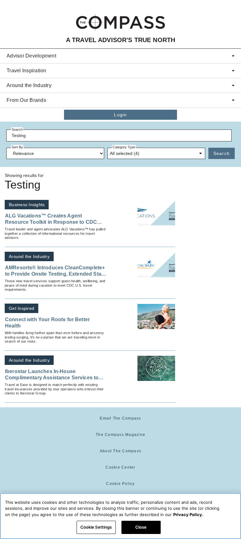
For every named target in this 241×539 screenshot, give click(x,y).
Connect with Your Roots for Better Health (47, 322)
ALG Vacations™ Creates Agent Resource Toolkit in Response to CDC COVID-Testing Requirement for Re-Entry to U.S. (54, 219)
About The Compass (120, 451)
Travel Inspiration (26, 70)
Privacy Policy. (188, 514)
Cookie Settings (96, 527)
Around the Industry (29, 85)
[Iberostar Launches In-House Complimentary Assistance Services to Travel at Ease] (156, 368)
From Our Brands (26, 100)
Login (120, 114)
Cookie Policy (120, 483)
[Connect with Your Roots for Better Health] (156, 316)
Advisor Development (31, 55)
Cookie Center (120, 467)
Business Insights (27, 204)
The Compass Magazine (120, 434)
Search (221, 153)
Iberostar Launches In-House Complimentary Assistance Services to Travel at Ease (52, 375)
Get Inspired (21, 308)
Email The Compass (120, 418)
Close (141, 527)
